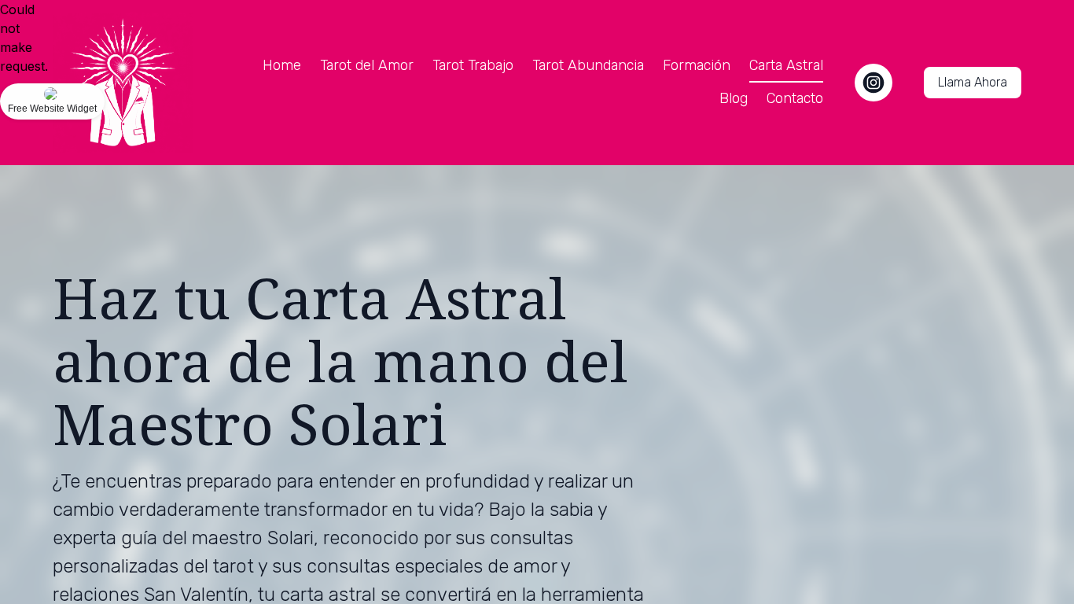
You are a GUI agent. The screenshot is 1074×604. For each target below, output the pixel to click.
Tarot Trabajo (472, 65)
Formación (696, 65)
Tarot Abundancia (588, 65)
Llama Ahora (972, 82)
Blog (733, 98)
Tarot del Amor (367, 65)
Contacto (795, 98)
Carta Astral (786, 65)
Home (282, 65)
